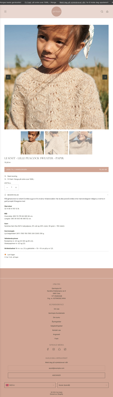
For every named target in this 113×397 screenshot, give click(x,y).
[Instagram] (53, 349)
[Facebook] (48, 349)
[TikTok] (65, 349)
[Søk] (102, 11)
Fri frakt (23, 2)
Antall (7, 183)
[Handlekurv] (107, 11)
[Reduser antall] (7, 187)
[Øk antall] (16, 187)
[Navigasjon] (5, 11)
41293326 (58, 296)
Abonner (56, 375)
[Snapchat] (59, 349)
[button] (8, 77)
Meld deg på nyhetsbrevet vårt (68, 2)
